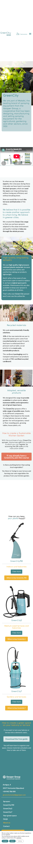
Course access (23, 34)
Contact (6, 826)
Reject (12, 841)
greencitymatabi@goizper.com (14, 795)
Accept (5, 841)
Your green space (10, 816)
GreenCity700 (8, 805)
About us (6, 823)
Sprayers (6, 801)
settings (19, 838)
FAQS (5, 819)
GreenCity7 (7, 812)
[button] (30, 33)
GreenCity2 (7, 808)
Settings (20, 841)
